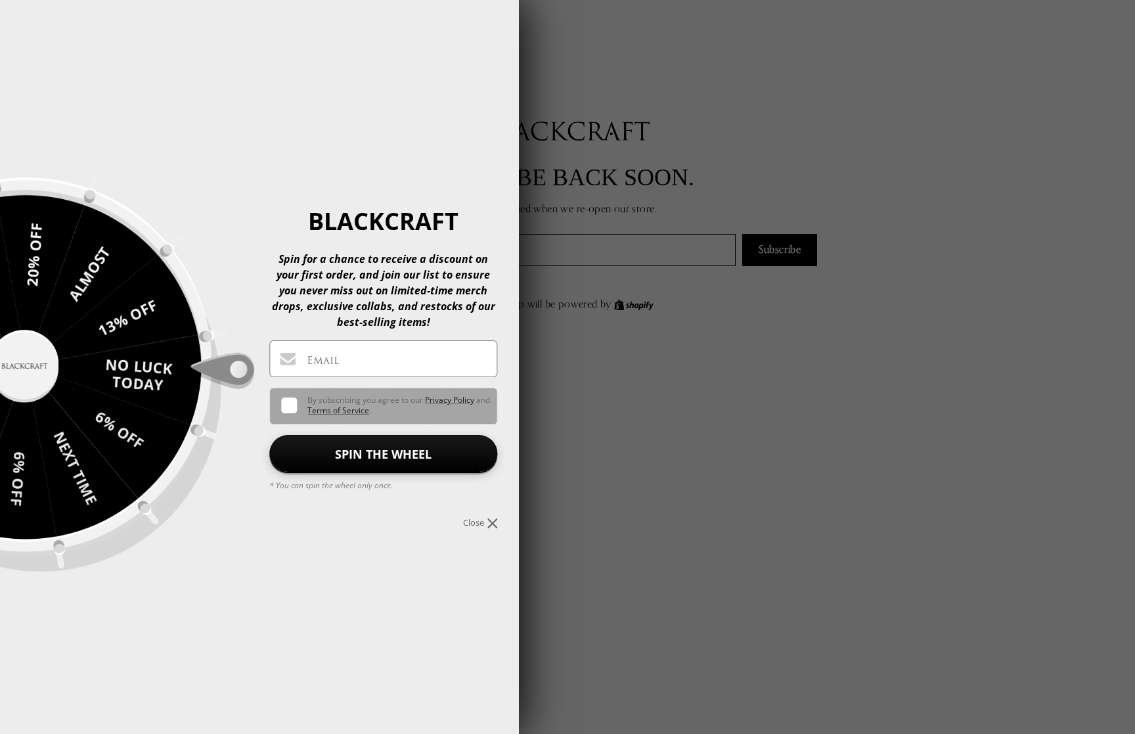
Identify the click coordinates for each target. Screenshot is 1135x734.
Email (323, 360)
